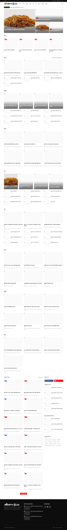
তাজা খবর (50, 439)
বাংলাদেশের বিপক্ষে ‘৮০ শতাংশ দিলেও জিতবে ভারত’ (36, 231)
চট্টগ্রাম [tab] (54, 57)
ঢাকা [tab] (52, 57)
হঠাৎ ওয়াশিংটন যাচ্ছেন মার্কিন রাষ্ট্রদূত (54, 186)
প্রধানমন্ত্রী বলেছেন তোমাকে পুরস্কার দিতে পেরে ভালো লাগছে (33, 283)
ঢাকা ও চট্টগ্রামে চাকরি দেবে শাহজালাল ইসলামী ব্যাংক (31, 350)
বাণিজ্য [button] (30, 3)
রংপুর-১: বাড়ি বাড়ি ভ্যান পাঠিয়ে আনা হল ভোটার (56, 110)
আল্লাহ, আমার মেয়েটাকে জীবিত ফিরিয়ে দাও (55, 30)
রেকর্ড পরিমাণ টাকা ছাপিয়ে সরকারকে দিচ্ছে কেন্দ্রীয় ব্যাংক (32, 163)
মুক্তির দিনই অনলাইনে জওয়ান (48, 283)
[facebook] (45, 507)
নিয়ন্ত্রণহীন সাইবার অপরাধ (28, 325)
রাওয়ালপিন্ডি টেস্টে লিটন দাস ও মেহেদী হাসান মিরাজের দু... (52, 224)
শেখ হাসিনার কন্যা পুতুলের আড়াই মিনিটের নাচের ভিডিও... (41, 106)
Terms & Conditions (59, 527)
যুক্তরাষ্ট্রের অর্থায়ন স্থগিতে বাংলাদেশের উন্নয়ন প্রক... (12, 485)
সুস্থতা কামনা (55, 443)
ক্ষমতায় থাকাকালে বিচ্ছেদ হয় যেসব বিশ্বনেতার (55, 196)
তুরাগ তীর (59, 443)
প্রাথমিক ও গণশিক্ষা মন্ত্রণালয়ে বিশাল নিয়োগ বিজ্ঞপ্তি (52, 350)
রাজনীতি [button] (27, 3)
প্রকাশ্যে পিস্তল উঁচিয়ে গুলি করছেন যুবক (35, 110)
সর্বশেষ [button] (23, 3)
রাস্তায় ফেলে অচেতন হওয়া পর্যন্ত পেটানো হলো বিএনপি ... (37, 512)
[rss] (50, 507)
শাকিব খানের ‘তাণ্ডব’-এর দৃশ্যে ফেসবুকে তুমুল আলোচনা (12, 265)
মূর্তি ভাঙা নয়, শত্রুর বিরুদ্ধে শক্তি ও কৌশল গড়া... (10, 106)
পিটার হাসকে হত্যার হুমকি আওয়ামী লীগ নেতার (55, 121)
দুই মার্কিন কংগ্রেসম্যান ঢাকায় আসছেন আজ (35, 196)
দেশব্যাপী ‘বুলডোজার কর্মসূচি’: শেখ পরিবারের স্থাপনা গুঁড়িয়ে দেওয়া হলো (17, 7)
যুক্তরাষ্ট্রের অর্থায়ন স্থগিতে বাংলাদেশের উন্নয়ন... (25, 186)
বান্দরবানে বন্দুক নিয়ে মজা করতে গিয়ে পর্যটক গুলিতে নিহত (43, 19)
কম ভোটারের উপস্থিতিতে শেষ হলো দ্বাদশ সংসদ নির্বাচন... (57, 392)
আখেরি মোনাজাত (51, 443)
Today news (50, 441)
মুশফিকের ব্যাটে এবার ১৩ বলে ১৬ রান (54, 242)
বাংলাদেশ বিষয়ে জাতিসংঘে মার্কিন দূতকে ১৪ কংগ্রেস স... (36, 201)
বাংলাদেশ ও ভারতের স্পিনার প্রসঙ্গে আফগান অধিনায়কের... (57, 231)
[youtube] (48, 507)
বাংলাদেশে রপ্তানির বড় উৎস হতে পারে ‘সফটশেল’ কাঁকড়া (12, 163)
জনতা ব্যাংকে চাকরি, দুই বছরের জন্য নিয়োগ (10, 368)
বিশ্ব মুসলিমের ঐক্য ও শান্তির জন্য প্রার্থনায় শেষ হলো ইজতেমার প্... (55, 50)
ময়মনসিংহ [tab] (59, 57)
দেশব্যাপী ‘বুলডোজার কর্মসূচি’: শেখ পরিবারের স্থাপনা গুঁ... (32, 428)
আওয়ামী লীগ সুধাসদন (58, 445)
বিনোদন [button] (39, 3)
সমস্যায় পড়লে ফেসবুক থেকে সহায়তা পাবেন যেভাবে (51, 306)
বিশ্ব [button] (33, 3)
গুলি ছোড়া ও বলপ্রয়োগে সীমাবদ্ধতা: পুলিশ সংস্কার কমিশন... (33, 464)
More (46, 3)
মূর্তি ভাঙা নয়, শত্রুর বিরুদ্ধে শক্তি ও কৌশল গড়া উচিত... (12, 446)
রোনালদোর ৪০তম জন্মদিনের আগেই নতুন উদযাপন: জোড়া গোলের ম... (13, 225)
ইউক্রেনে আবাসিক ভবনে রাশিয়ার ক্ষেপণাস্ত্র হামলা (16, 201)
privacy (54, 527)
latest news (53, 439)
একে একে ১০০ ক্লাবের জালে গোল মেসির (35, 242)
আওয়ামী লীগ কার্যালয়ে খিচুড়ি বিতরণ (34, 121)
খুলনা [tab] (55, 57)
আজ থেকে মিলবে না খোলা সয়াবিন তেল (29, 144)
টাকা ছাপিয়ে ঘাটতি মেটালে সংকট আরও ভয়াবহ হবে (36, 516)
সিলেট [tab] (57, 57)
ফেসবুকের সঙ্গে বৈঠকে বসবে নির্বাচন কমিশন (10, 325)
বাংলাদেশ (46, 441)
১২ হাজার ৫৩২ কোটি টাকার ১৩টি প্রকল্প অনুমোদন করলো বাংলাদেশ (10, 50)
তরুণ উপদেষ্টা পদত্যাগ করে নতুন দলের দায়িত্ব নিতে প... (25, 106)
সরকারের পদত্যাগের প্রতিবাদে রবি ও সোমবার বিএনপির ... (16, 121)
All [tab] (51, 57)
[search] (62, 4)
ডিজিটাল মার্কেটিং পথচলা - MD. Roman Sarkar (32, 306)
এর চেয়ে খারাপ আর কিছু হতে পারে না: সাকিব (15, 231)
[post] (19, 21)
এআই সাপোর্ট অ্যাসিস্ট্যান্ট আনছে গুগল (9, 306)
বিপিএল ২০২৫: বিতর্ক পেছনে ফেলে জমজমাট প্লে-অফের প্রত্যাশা (32, 225)
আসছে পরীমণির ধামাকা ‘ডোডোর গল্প (29, 265)
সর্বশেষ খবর (46, 439)
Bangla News (58, 439)
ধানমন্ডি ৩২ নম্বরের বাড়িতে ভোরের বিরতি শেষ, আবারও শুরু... (33, 446)
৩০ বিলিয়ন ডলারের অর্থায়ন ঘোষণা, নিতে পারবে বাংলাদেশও (52, 163)
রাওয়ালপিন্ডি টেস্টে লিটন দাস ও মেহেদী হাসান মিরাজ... (56, 387)
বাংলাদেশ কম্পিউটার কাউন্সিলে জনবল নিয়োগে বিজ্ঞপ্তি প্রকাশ (13, 350)
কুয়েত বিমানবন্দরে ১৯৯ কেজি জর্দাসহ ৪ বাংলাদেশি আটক (41, 30)
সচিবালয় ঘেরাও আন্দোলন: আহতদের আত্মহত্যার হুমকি (25, 49)
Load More (23, 493)
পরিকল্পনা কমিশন (53, 445)
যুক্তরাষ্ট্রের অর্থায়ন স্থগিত (47, 445)
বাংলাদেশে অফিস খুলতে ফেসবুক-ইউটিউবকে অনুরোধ (51, 325)
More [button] (61, 57)
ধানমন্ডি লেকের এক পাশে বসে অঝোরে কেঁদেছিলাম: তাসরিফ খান (53, 265)
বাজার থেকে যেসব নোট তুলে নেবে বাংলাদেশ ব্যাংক (51, 144)
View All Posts (40, 377)
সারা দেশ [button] (20, 3)
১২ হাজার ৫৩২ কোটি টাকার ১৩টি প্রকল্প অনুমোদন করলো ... (57, 430)
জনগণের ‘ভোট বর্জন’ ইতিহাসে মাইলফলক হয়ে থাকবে (16, 110)
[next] (62, 7)
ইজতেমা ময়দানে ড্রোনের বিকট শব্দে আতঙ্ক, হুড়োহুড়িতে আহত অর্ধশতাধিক (40, 50)
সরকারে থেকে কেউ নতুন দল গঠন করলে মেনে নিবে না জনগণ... (56, 106)
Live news (54, 441)
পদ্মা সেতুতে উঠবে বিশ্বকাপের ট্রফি (14, 242)
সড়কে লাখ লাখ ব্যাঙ (53, 201)
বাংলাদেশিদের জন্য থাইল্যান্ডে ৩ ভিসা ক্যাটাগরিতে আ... (41, 186)
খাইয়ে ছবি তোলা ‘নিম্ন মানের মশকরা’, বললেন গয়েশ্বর (37, 506)
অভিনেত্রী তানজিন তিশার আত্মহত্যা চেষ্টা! (10, 283)
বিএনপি (58, 441)
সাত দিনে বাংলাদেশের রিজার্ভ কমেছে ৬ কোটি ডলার (11, 144)
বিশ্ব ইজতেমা (46, 443)
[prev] (61, 7)
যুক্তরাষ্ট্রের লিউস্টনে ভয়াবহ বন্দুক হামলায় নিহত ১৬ (16, 196)
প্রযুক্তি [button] (42, 3)
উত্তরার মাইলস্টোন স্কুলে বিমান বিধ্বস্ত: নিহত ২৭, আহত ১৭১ (53, 72)
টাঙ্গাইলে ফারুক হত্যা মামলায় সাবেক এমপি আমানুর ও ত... (16, 83)
